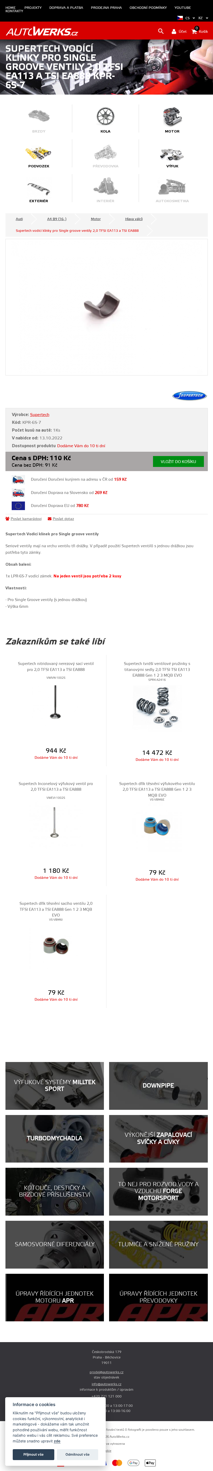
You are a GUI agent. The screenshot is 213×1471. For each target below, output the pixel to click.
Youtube (183, 8)
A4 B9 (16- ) (56, 219)
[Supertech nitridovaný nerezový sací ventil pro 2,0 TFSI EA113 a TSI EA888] (55, 704)
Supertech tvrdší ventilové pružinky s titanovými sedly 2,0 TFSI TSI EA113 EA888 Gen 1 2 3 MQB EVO (157, 669)
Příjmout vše (33, 1454)
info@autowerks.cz (106, 1384)
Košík (202, 31)
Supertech (39, 414)
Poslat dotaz (63, 519)
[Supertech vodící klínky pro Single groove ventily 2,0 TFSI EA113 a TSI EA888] (106, 307)
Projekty (33, 8)
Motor (96, 219)
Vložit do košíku (178, 461)
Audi (19, 219)
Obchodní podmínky (148, 8)
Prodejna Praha (106, 8)
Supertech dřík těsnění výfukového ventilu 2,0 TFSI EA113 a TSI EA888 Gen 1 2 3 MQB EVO (157, 789)
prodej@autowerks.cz (106, 1372)
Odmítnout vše (77, 1454)
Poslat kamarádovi (26, 519)
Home (10, 8)
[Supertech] (189, 400)
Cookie (106, 1451)
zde (57, 1441)
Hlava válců (134, 219)
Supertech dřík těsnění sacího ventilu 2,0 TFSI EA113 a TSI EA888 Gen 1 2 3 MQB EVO (55, 909)
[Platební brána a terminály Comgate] (72, 1466)
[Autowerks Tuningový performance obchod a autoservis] (41, 31)
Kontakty (14, 11)
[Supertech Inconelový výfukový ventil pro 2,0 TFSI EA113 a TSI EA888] (55, 824)
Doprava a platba (66, 8)
